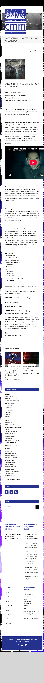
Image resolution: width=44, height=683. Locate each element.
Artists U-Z (9, 608)
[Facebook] (6, 486)
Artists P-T (8, 604)
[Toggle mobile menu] (38, 10)
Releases (8, 613)
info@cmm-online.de (33, 612)
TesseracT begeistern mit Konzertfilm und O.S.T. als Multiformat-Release (12, 369)
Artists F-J (8, 595)
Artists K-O (9, 599)
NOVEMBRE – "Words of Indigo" (31, 572)
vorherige (29, 51)
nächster (35, 51)
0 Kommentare (16, 373)
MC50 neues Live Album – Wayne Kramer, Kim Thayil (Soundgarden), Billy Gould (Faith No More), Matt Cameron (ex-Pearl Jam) (31, 551)
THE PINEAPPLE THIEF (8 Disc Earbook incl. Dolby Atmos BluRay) (31, 539)
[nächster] (37, 362)
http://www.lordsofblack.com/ (13, 335)
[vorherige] (6, 362)
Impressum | (19, 635)
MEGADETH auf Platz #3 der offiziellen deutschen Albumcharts (31, 530)
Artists (7, 586)
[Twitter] (11, 486)
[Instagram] (16, 486)
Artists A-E (8, 591)
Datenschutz (25, 635)
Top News (8, 617)
